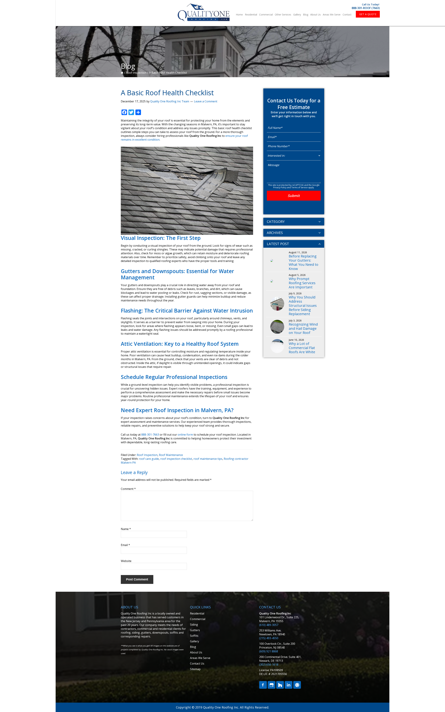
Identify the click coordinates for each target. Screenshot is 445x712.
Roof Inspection (136, 73)
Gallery (194, 641)
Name (126, 529)
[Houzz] (280, 685)
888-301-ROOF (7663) (366, 8)
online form (185, 434)
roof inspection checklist (176, 459)
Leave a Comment (205, 101)
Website (126, 561)
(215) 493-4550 (268, 638)
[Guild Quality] (297, 685)
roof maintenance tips (207, 459)
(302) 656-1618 (268, 664)
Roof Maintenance (171, 455)
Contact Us (197, 663)
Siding (194, 624)
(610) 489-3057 (268, 625)
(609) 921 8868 (268, 651)
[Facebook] (263, 685)
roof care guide (149, 459)
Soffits (194, 636)
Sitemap (195, 669)
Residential (197, 613)
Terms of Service (299, 187)
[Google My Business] (271, 685)
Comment (128, 489)
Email (125, 545)
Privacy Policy (279, 187)
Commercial (197, 619)
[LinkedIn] (288, 685)
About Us (196, 652)
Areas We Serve (200, 658)
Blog (193, 647)
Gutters (195, 630)
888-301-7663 (150, 434)
